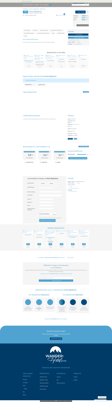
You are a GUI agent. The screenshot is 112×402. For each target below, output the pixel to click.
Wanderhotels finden (28, 4)
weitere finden (39, 308)
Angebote (36, 4)
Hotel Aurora (61, 59)
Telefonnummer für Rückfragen (31, 209)
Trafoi (71, 122)
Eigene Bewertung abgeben (84, 146)
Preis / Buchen (81, 12)
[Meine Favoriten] (50, 5)
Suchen (88, 5)
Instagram (75, 379)
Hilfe (83, 3)
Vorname (29, 199)
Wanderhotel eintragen (44, 386)
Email (28, 205)
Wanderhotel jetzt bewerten (78, 158)
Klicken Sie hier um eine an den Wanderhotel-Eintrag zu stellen (56, 273)
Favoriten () (101, 400)
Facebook (75, 376)
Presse (24, 385)
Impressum (59, 376)
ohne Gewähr (62, 257)
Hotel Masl (83, 59)
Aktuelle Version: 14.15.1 (67, 401)
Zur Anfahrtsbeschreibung (73, 188)
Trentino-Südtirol (76, 124)
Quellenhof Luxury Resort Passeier (28, 61)
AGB (57, 379)
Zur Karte (70, 186)
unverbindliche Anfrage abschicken (47, 220)
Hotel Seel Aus (72, 59)
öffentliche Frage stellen (56, 280)
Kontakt (75, 138)
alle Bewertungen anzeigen (83, 25)
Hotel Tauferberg (50, 60)
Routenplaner (86, 91)
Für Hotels (25, 379)
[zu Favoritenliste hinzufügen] (24, 16)
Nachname (29, 202)
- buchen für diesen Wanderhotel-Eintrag (84, 308)
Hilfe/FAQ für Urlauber (44, 379)
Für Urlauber (25, 382)
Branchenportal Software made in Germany (47, 401)
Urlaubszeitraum (30, 183)
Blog (41, 4)
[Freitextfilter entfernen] (86, 5)
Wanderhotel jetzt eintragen (56, 338)
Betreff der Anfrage (31, 191)
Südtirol (73, 131)
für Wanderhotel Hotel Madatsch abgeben (28, 308)
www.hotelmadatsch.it (78, 44)
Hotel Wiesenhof (28, 234)
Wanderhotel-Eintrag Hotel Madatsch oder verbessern (62, 309)
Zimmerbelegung (30, 187)
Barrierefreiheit (102, 397)
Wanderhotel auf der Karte (74, 40)
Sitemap (24, 394)
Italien (71, 126)
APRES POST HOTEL (39, 61)
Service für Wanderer (30, 80)
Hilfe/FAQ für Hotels (43, 376)
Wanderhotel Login (77, 3)
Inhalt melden (70, 257)
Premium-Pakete (43, 389)
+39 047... (73, 42)
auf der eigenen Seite (73, 308)
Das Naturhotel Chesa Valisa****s (50, 238)
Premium (86, 53)
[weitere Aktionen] (87, 12)
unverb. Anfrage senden (79, 37)
